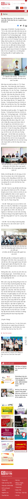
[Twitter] (21, 26)
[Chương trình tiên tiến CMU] (7, 421)
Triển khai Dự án (5, 325)
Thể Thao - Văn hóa (21, 492)
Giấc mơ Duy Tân (7, 483)
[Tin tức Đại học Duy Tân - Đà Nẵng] (13, 3)
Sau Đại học (5, 495)
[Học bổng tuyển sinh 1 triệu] (21, 446)
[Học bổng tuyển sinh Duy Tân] (7, 459)
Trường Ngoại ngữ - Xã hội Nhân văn (11, 327)
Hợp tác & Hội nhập (7, 485)
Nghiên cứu (5, 492)
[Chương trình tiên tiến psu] (21, 409)
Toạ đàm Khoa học (9, 323)
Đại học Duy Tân (14, 329)
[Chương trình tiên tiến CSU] (7, 409)
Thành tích (18, 487)
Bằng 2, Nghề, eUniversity (19, 483)
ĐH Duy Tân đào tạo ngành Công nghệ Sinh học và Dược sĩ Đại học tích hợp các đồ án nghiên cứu (21, 393)
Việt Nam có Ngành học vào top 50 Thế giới (21, 368)
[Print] (23, 26)
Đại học (18, 480)
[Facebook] (18, 26)
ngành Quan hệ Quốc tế (17, 325)
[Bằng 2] (21, 434)
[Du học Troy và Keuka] (7, 434)
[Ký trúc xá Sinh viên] (7, 446)
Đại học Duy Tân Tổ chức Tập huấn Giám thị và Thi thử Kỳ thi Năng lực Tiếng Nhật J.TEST (13, 354)
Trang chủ (4, 480)
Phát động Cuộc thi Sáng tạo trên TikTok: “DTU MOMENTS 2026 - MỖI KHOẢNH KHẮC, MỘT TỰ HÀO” (21, 381)
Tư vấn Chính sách (20, 323)
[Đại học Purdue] (21, 421)
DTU (20, 329)
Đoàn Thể (18, 490)
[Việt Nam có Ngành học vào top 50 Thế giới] (7, 369)
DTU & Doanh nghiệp (6, 489)
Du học (18, 495)
